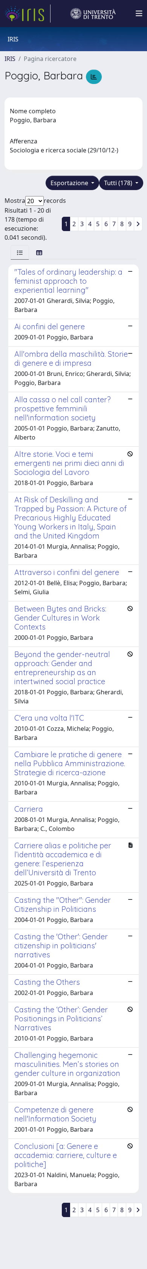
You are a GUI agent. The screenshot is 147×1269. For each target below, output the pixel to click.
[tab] (20, 252)
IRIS (10, 59)
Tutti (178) (119, 183)
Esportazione (70, 183)
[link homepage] (28, 14)
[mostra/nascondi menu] (139, 13)
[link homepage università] (93, 14)
